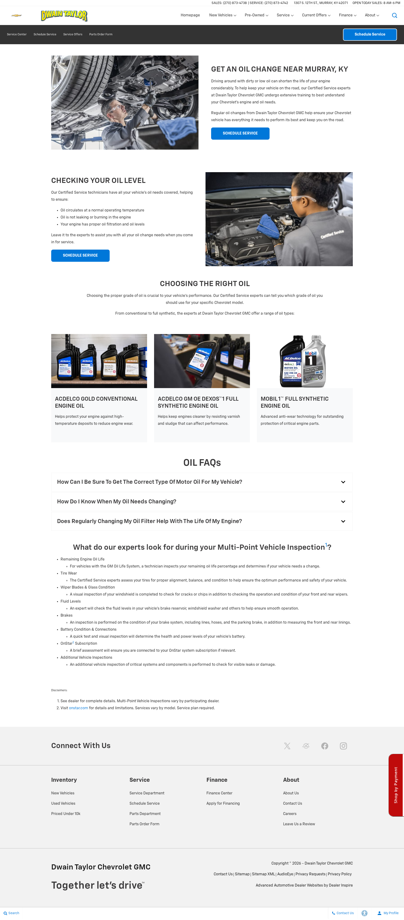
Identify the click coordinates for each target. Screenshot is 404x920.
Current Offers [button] (314, 16)
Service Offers (72, 34)
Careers (289, 814)
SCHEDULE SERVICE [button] (240, 133)
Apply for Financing (223, 804)
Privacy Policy (340, 874)
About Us (291, 793)
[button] (394, 15)
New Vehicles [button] (220, 16)
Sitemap (242, 874)
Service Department (147, 793)
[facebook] (325, 746)
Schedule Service (45, 34)
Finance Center (219, 793)
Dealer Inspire (341, 885)
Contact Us (292, 804)
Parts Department (145, 814)
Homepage (190, 15)
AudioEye (285, 874)
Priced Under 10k (65, 814)
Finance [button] (346, 16)
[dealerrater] (306, 746)
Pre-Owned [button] (254, 16)
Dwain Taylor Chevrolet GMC (329, 863)
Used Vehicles (63, 804)
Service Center (17, 34)
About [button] (370, 16)
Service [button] (283, 16)
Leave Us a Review (299, 824)
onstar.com (78, 708)
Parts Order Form (100, 34)
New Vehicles (62, 793)
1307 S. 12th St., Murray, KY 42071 (321, 3)
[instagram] (343, 746)
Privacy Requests (310, 874)
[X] (287, 746)
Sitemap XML (263, 874)
